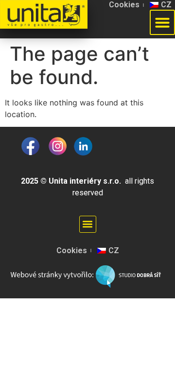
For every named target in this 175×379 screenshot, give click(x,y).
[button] (87, 224)
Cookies (124, 4)
